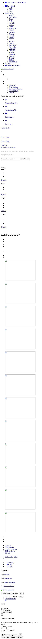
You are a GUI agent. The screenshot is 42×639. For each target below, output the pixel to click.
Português (12, 49)
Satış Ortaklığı (13, 91)
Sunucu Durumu (10, 599)
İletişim (11, 92)
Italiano (11, 43)
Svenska (11, 58)
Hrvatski (11, 23)
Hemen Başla (5, 128)
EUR (10, 8)
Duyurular (12, 85)
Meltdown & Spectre (9, 586)
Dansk (11, 27)
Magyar (11, 41)
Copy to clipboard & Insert (14, 637)
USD (10, 11)
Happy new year (8, 578)
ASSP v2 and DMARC (9, 582)
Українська (13, 62)
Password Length (6, 626)
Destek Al (4, 145)
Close (3, 612)
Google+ (10, 566)
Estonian (12, 32)
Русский (12, 54)
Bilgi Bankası (13, 87)
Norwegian (12, 47)
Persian (11, 34)
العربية (11, 15)
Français (11, 36)
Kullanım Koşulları (11, 557)
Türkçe (11, 60)
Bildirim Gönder (10, 551)
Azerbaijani (12, 17)
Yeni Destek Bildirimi (8, 147)
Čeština (11, 25)
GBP (10, 10)
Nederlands (12, 28)
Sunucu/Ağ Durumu (15, 89)
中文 (10, 21)
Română (11, 52)
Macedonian (13, 45)
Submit (9, 612)
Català (11, 19)
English (11, 30)
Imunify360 (6, 574)
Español (11, 56)
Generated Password (7, 630)
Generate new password (10, 635)
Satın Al (3, 180)
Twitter (9, 564)
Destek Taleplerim (11, 549)
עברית (11, 39)
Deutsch (11, 38)
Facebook (10, 563)
